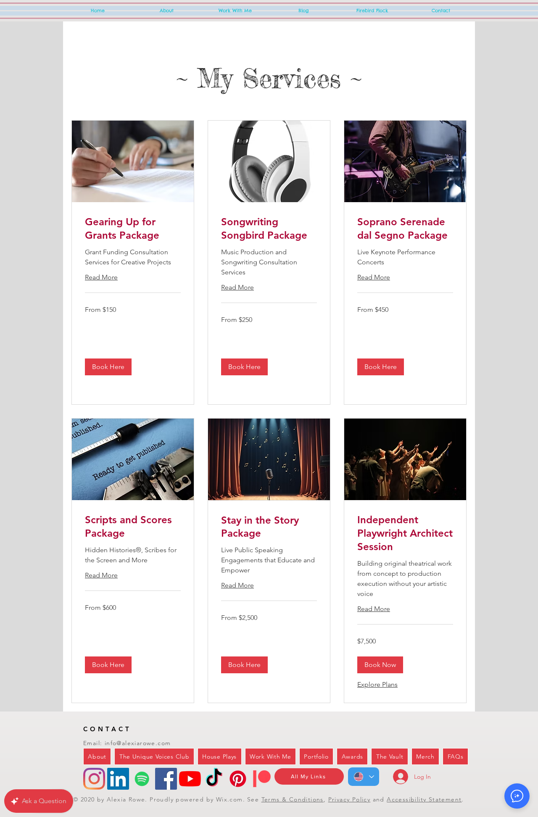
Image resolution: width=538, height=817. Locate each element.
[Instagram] (94, 779)
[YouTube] (190, 779)
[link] (133, 228)
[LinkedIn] (118, 779)
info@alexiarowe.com (138, 743)
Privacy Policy (349, 799)
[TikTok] (214, 779)
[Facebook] (166, 779)
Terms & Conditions (292, 799)
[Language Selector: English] (363, 776)
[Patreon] (262, 779)
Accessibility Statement (424, 799)
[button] (108, 366)
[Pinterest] (238, 779)
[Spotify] (142, 779)
